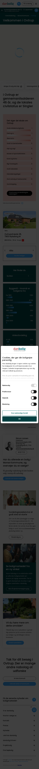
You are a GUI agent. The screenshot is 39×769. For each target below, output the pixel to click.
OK (19, 419)
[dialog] (19, 384)
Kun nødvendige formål (19, 413)
